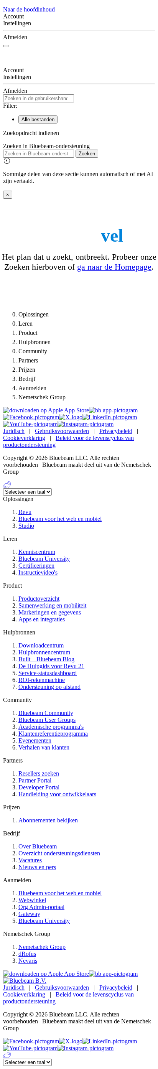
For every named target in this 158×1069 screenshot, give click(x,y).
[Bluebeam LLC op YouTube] (30, 424)
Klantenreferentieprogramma (53, 733)
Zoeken (87, 153)
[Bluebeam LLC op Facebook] (31, 417)
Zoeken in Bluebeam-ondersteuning (46, 146)
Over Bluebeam (37, 846)
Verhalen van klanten (43, 747)
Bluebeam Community (45, 713)
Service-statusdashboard (47, 673)
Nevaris (27, 960)
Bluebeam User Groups (47, 720)
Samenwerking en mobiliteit (52, 605)
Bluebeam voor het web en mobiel (60, 519)
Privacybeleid (115, 431)
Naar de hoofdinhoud (29, 9)
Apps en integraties (41, 619)
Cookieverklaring (24, 438)
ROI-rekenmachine (41, 680)
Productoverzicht (38, 598)
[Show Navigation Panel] (6, 46)
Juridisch (14, 431)
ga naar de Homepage (114, 267)
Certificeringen (36, 565)
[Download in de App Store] (46, 410)
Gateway (29, 914)
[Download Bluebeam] (113, 410)
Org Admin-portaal (41, 907)
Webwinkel (32, 900)
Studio (26, 525)
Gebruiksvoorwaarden (62, 431)
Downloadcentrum (41, 645)
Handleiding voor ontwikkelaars (57, 794)
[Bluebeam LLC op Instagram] (86, 424)
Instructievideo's (38, 572)
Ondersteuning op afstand (49, 687)
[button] (79, 133)
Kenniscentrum (36, 552)
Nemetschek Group (42, 947)
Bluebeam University (44, 558)
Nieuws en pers (37, 867)
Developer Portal (38, 787)
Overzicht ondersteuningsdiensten (59, 853)
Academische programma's (51, 726)
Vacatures (30, 860)
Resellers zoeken (38, 773)
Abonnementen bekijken (48, 820)
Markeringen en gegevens (49, 612)
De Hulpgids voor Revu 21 (51, 666)
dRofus (27, 953)
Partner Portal (34, 780)
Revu (24, 512)
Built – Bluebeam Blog (46, 659)
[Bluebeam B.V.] (24, 980)
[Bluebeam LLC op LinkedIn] (109, 417)
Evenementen (34, 740)
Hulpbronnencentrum (44, 652)
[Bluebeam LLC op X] (70, 417)
